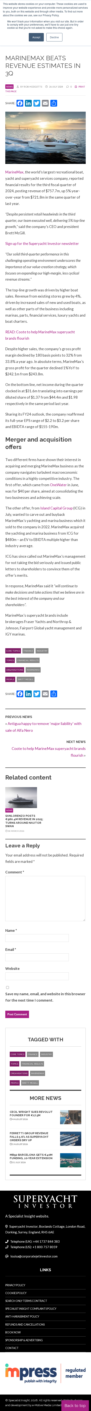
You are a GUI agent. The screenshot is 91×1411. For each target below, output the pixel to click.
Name (11, 930)
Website (12, 968)
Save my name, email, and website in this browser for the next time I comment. (45, 997)
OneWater (58, 485)
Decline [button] (54, 37)
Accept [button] (36, 37)
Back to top (75, 1405)
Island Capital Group (56, 508)
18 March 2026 (15, 831)
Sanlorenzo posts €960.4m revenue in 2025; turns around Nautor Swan (24, 821)
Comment (14, 872)
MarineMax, (14, 172)
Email (10, 949)
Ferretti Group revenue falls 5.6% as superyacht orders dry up (29, 1137)
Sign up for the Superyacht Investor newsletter (42, 243)
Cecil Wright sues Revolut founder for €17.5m (31, 1113)
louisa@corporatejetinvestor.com (34, 1256)
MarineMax (33, 670)
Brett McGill (25, 679)
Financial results (28, 660)
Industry (42, 651)
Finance (28, 651)
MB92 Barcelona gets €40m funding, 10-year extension (31, 1156)
